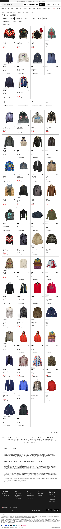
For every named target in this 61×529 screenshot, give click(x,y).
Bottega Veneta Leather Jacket (38, 438)
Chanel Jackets (11, 439)
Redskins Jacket (43, 441)
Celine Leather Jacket (52, 438)
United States (12, 527)
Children (25, 8)
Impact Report (52, 498)
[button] (58, 4)
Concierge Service (5, 495)
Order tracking (18, 493)
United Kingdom (6, 527)
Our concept (4, 493)
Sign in (48, 4)
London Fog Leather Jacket (9, 441)
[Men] (22, 8)
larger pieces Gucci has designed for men (14, 464)
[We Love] (52, 8)
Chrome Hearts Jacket (22, 439)
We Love (49, 8)
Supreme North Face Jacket (30, 442)
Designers (10, 8)
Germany (16, 527)
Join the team (52, 499)
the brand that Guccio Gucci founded (26, 454)
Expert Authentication (23, 105)
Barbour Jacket (25, 438)
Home (3, 12)
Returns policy (18, 498)
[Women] (18, 8)
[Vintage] (46, 8)
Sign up (54, 4)
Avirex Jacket (5, 438)
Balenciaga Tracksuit (15, 438)
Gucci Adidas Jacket (47, 439)
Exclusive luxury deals (37, 105)
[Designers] (13, 8)
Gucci (7, 12)
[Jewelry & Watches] (41, 8)
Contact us (40, 495)
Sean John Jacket (52, 441)
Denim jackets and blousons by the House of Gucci (15, 482)
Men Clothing (13, 12)
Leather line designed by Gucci (11, 483)
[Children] (27, 8)
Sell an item (42, 4)
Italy (22, 527)
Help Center (40, 493)
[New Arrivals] (7, 8)
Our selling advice (30, 495)
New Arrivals (3, 8)
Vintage (44, 8)
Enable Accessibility (4, 1)
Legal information (14, 510)
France (2, 527)
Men (20, 8)
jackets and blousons (34, 478)
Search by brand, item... (8, 4)
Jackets (19, 12)
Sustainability (52, 496)
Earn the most (49, 105)
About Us (59, 8)
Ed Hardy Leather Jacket (35, 439)
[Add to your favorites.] (14, 42)
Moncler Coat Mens (22, 441)
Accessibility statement (6, 510)
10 (54, 432)
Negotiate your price (8, 105)
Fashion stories (52, 501)
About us (51, 494)
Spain (19, 527)
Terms (20, 510)
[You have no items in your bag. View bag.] (58, 4)
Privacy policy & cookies (26, 510)
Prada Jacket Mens (32, 441)
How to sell (29, 493)
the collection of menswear (39, 473)
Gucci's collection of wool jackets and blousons (14, 480)
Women (16, 8)
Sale (54, 8)
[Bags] (31, 8)
